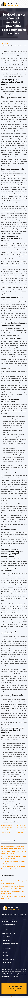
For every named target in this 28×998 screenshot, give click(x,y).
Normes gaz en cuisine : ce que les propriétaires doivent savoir (21, 829)
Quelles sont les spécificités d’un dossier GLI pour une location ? (7, 829)
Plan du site (14, 997)
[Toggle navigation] (25, 4)
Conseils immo (5, 43)
